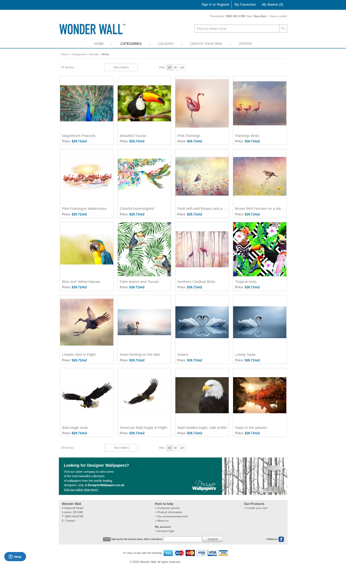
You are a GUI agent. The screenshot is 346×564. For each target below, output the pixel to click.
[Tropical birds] (260, 249)
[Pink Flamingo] (202, 103)
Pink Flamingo (188, 136)
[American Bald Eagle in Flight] (145, 395)
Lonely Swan (245, 355)
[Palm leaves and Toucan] (145, 249)
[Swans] (202, 322)
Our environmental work (172, 516)
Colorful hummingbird (137, 209)
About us (163, 520)
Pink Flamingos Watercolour (84, 209)
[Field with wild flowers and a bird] (202, 176)
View (162, 67)
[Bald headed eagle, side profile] (202, 395)
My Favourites (245, 4)
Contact (70, 520)
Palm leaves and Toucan (139, 282)
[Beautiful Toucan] (145, 103)
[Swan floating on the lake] (145, 322)
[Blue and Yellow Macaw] (87, 249)
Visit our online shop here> (81, 489)
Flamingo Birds (247, 136)
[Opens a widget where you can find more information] (15, 557)
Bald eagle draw (75, 428)
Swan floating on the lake (140, 355)
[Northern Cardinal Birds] (202, 249)
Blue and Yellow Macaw (81, 282)
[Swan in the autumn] (260, 395)
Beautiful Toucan (133, 136)
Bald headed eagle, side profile (202, 428)
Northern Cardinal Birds (196, 282)
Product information (169, 512)
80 (175, 67)
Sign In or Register (215, 4)
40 (169, 67)
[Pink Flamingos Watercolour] (87, 176)
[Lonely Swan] (260, 322)
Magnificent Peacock (78, 136)
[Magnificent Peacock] (87, 103)
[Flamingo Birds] (260, 103)
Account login (165, 531)
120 (182, 67)
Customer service (168, 508)
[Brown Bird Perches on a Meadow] (260, 176)
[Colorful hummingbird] (145, 176)
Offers (245, 43)
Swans (182, 355)
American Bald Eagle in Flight (143, 428)
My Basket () (272, 4)
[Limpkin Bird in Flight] (87, 322)
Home (99, 43)
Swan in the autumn (251, 428)
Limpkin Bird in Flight (79, 355)
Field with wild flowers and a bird (203, 209)
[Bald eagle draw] (87, 395)
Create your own (257, 508)
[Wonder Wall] (93, 28)
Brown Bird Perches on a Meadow (260, 209)
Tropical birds (245, 282)
